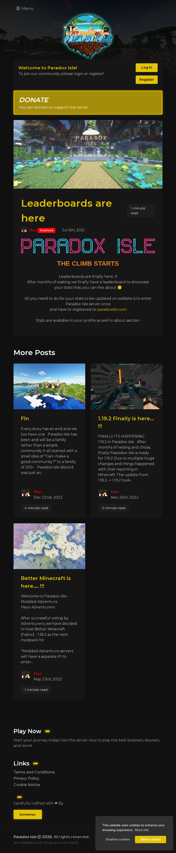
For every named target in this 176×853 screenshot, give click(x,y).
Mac (33, 230)
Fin (25, 418)
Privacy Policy (26, 778)
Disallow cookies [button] (118, 839)
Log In (146, 67)
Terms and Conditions (34, 772)
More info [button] (142, 830)
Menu (26, 8)
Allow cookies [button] (151, 839)
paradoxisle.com (111, 309)
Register (146, 80)
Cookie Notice (27, 785)
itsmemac (27, 814)
